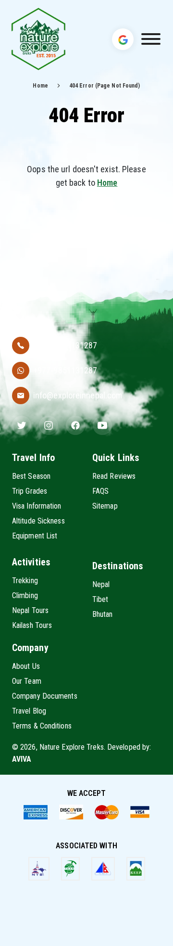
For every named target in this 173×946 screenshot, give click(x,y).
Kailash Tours (32, 625)
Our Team (26, 681)
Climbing (25, 595)
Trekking (25, 580)
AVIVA (22, 759)
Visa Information (37, 506)
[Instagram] (48, 425)
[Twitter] (21, 425)
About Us (26, 666)
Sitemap (105, 506)
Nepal (101, 584)
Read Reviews (114, 476)
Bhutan (102, 614)
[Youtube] (102, 425)
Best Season (31, 476)
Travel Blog (29, 711)
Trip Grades (29, 491)
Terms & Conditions (42, 725)
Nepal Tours (30, 610)
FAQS (100, 491)
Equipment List (34, 535)
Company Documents (44, 696)
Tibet (100, 599)
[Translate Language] (123, 39)
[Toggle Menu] (151, 39)
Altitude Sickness (38, 520)
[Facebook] (75, 425)
